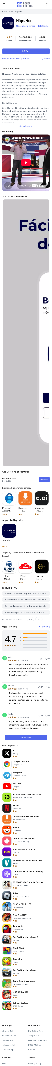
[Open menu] (3, 4)
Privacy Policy (34, 1063)
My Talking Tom (35, 1031)
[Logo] (24, 5)
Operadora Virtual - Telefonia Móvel (31, 26)
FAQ (4, 1063)
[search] (47, 4)
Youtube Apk (8, 1049)
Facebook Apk (9, 1035)
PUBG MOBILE (34, 1045)
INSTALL (26, 51)
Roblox (31, 1049)
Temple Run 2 (34, 1035)
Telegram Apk (8, 1045)
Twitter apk (7, 1040)
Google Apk (7, 1031)
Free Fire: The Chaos (37, 1040)
